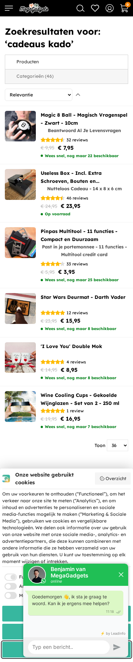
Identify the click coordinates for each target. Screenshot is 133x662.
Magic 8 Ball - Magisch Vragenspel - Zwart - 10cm (84, 119)
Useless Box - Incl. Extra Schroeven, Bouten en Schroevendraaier (71, 177)
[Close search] (81, 8)
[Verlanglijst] (95, 8)
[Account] (110, 8)
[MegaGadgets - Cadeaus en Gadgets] (33, 8)
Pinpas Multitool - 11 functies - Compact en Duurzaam (79, 235)
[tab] (66, 62)
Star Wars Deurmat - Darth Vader (83, 297)
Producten (27, 62)
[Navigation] (9, 8)
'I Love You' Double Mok (71, 346)
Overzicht (116, 478)
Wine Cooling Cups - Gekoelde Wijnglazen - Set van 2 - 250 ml (80, 399)
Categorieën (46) (35, 76)
